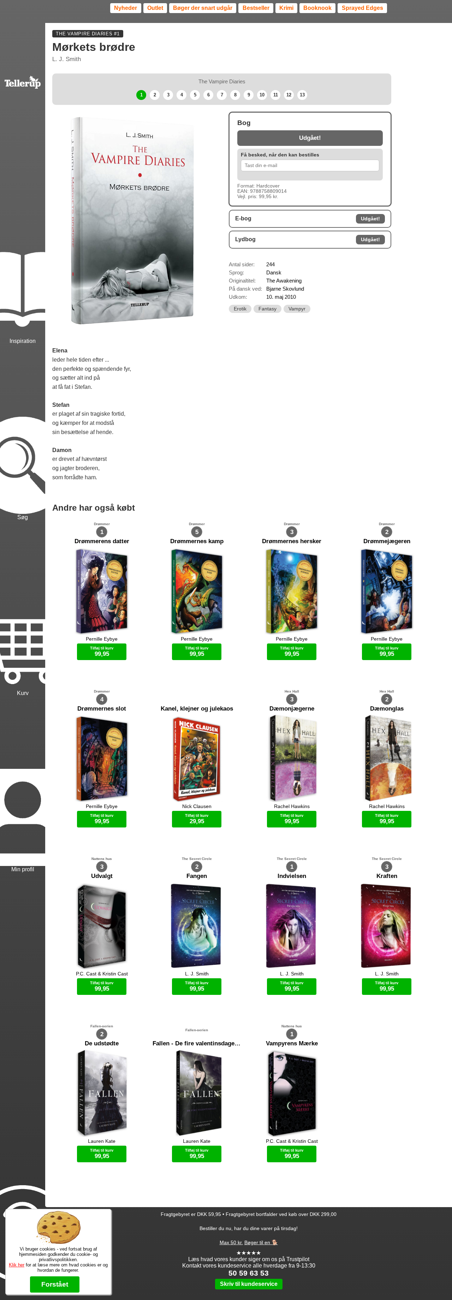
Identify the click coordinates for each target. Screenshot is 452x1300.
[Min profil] (22, 785)
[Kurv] (22, 609)
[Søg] (22, 433)
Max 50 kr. (231, 1242)
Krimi (286, 8)
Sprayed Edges (362, 8)
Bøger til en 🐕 (261, 1242)
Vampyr (297, 308)
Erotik (240, 308)
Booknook (317, 8)
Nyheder (125, 8)
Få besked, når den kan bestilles (280, 155)
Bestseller (256, 8)
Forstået (54, 1284)
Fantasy (267, 308)
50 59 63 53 (248, 1273)
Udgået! (310, 138)
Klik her (16, 1265)
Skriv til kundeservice (249, 1284)
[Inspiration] (22, 257)
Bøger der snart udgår (202, 8)
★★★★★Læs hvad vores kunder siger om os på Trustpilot (248, 1256)
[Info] (22, 1201)
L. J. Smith (66, 59)
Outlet (155, 8)
